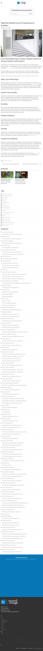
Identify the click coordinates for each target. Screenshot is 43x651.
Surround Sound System (8, 509)
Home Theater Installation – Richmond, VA (13, 371)
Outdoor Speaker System (8, 451)
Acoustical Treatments (8, 232)
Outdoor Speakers (8, 160)
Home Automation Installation (11, 292)
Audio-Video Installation (7, 195)
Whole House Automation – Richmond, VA (13, 542)
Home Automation (6, 220)
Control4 (4, 204)
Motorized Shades (8, 296)
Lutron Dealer (6, 405)
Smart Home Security (7, 487)
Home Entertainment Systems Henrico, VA (13, 336)
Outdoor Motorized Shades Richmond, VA (13, 449)
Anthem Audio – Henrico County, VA (12, 238)
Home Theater (7, 300)
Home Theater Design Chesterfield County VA (14, 354)
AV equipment (5, 197)
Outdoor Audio (7, 465)
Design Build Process (4, 620)
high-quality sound (32, 135)
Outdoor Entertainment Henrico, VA (12, 434)
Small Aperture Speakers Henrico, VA (12, 469)
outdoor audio (9, 67)
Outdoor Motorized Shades (9, 447)
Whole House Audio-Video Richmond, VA (13, 538)
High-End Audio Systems (8, 318)
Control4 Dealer (5, 205)
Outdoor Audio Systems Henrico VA (12, 427)
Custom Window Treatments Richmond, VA (13, 278)
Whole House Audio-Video (8, 531)
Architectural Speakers (8, 240)
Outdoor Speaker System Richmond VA (13, 454)
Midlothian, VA (6, 409)
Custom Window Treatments (8, 212)
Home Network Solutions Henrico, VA (12, 345)
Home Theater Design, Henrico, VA (12, 360)
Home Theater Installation (9, 367)
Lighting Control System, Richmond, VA (13, 403)
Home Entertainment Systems (9, 334)
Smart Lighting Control (8, 496)
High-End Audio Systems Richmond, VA (13, 320)
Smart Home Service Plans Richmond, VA (13, 494)
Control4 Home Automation (9, 249)
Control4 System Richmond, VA (11, 267)
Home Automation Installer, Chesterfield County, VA (16, 332)
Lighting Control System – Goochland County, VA (15, 400)
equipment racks (5, 214)
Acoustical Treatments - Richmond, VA (12, 234)
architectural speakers (7, 194)
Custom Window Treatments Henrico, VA (13, 276)
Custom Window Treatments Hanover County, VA (15, 274)
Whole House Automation (8, 540)
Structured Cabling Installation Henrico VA (13, 505)
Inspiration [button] (2, 625)
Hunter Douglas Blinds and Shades (10, 383)
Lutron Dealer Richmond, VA (10, 407)
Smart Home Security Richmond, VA (12, 489)
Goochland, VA (6, 289)
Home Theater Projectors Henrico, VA (12, 376)
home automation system (7, 224)
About (2, 617)
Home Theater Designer (8, 363)
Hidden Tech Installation (8, 307)
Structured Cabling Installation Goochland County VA (16, 502)
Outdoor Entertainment (9, 305)
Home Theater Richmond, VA (10, 349)
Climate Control (5, 202)
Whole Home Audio (7, 520)
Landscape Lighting (8, 294)
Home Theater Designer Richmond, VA (12, 365)
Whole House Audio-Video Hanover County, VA (14, 536)
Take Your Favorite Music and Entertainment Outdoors (20, 180)
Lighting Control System (8, 396)
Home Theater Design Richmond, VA (12, 358)
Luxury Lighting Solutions (10, 303)
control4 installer (6, 209)
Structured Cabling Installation (10, 500)
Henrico (3, 215)
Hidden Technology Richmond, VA (11, 316)
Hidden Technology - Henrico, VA (11, 314)
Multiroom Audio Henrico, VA (10, 420)
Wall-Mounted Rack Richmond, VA (11, 518)
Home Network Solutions (8, 343)
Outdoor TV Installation (8, 458)
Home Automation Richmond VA (11, 325)
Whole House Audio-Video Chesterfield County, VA (15, 534)
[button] (1, 3)
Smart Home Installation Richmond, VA (13, 480)
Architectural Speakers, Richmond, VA (12, 243)
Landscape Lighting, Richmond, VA (12, 389)
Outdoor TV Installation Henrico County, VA (14, 460)
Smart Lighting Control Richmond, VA (12, 498)
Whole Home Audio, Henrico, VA (11, 525)
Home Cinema (5, 225)
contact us (37, 153)
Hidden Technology (6, 217)
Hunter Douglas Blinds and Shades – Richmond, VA (15, 385)
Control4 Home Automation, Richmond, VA (13, 254)
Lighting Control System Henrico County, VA (14, 398)
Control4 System (6, 260)
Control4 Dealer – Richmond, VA (11, 247)
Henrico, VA (5, 298)
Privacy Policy (30, 648)
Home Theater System (8, 378)
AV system (4, 200)
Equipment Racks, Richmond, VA (11, 287)
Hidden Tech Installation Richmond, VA (13, 309)
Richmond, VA (6, 463)
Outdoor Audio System (8, 423)
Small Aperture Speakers (8, 467)
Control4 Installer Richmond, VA (10, 258)
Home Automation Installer (8, 222)
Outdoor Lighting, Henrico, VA (11, 438)
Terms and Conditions (23, 648)
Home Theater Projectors (8, 374)
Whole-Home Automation (8, 549)
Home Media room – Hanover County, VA (13, 340)
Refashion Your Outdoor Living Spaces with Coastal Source (6, 180)
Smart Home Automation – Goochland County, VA (15, 474)
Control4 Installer (6, 207)
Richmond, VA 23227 (5, 610)
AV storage (4, 199)
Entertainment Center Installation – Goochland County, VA (17, 283)
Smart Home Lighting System (9, 482)
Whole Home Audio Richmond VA (11, 522)
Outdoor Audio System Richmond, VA (12, 425)
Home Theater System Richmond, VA (12, 380)
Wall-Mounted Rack (7, 516)
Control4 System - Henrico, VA (11, 263)
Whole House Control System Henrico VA (13, 547)
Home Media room (7, 338)
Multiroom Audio (6, 418)
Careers (2, 623)
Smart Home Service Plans (8, 491)
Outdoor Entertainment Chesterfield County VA (15, 431)
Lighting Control (6, 391)
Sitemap (17, 648)
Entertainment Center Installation (10, 280)
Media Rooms (7, 411)
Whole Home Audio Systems (9, 527)
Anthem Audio (6, 236)
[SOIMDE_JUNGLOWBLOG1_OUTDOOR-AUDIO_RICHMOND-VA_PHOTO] (21, 43)
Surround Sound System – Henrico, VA (12, 511)
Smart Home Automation (8, 471)
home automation (6, 219)
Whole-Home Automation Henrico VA (12, 551)
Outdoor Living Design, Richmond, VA (12, 445)
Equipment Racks (6, 285)
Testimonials (3, 622)
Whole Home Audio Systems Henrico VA (13, 529)
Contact (2, 633)
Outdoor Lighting (6, 436)
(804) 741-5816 (4, 606)
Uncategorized (6, 514)
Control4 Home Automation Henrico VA (13, 252)
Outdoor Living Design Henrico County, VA (13, 443)
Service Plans (3, 629)
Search (30, 13)
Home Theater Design (8, 352)
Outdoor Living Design (8, 440)
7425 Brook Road (4, 608)
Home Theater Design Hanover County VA (13, 356)
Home (2, 615)
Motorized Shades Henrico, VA (11, 416)
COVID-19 (4, 210)
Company (2, 619)
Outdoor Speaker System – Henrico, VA (13, 456)
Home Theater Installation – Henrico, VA (13, 369)
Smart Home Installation (8, 478)
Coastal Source (35, 84)
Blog (1, 631)
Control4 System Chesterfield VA (11, 265)
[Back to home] (21, 3)
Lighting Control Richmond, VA (11, 394)
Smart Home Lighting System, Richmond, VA (14, 485)
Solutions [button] (2, 627)
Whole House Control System (9, 545)
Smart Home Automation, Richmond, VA (13, 476)
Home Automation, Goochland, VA (11, 327)
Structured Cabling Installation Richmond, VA (14, 507)
